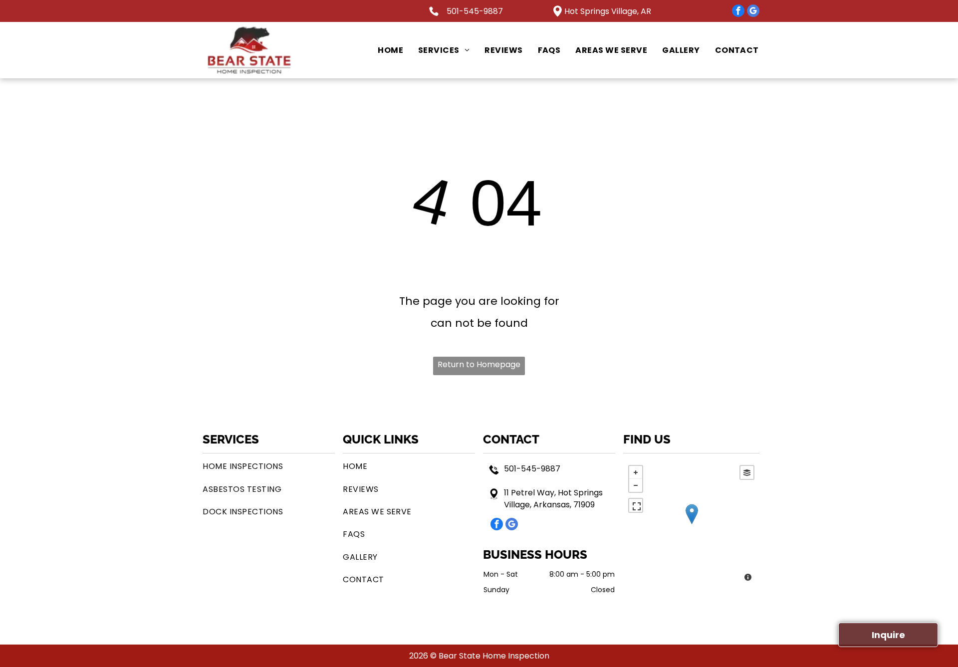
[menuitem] (383, 50)
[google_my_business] (753, 11)
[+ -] (691, 524)
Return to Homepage (479, 364)
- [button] (635, 485)
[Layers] (746, 472)
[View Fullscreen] (635, 505)
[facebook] (738, 11)
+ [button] (635, 472)
